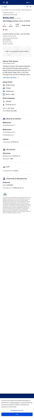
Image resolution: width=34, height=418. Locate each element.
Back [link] (5, 6)
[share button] (30, 6)
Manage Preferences (17, 410)
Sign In (28, 2)
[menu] (4, 2)
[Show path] (16, 12)
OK (17, 414)
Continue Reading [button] (10, 77)
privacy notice (15, 402)
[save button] (27, 6)
